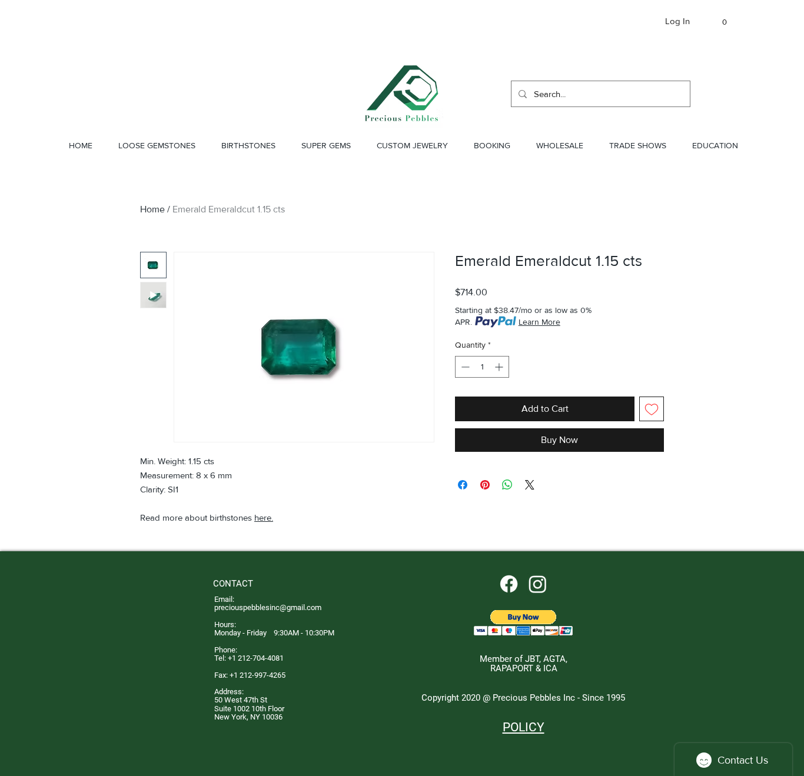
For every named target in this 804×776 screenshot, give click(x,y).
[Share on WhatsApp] (507, 485)
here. (263, 517)
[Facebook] (508, 583)
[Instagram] (537, 583)
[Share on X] (530, 485)
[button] (719, 22)
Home (152, 209)
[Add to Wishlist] (651, 409)
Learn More (539, 322)
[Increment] (500, 367)
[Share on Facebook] (463, 485)
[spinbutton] (482, 367)
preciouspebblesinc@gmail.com (267, 607)
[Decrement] (464, 367)
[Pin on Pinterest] (485, 485)
